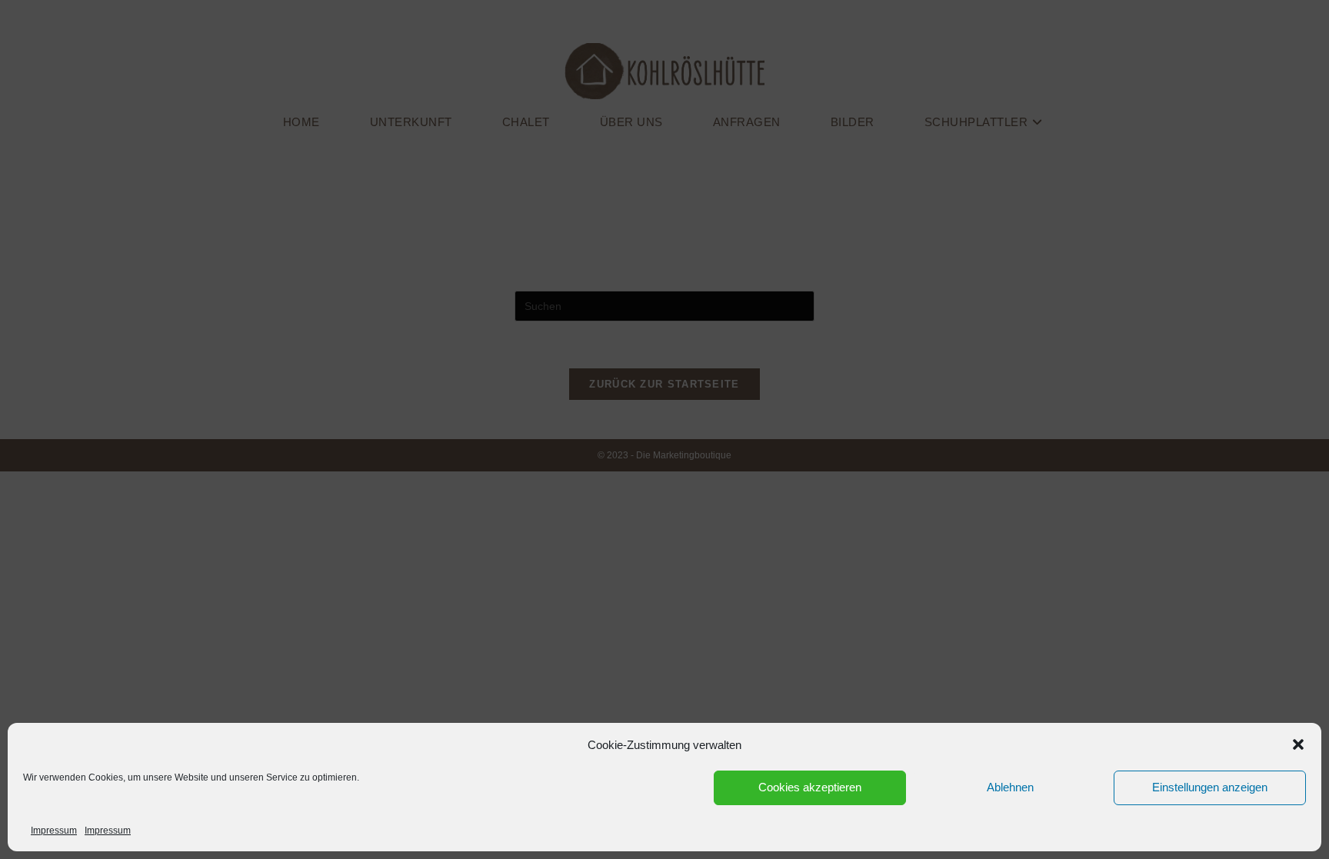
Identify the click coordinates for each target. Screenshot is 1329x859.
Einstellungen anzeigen (1209, 787)
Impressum (54, 830)
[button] (1298, 744)
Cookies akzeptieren (809, 787)
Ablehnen (1010, 787)
